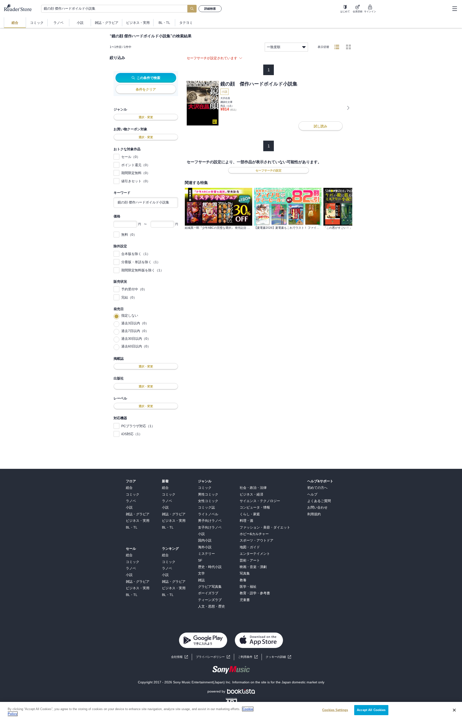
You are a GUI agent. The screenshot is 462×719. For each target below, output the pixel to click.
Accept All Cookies (371, 710)
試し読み (320, 126)
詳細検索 (210, 8)
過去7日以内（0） (135, 331)
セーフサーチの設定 (269, 170)
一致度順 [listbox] (273, 47)
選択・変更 (146, 117)
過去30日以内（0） (136, 338)
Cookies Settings (335, 710)
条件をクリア (146, 89)
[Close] (454, 710)
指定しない (129, 315)
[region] (231, 710)
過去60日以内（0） (136, 346)
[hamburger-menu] (454, 8)
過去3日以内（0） (135, 323)
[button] (278, 657)
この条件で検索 (148, 78)
